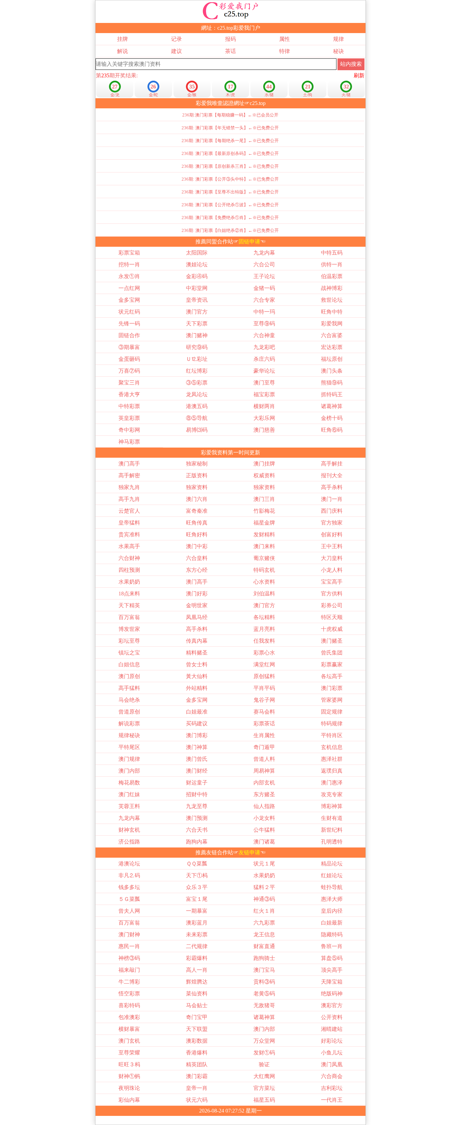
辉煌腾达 (197, 982)
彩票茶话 (264, 723)
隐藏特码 (332, 934)
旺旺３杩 (129, 1064)
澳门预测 (197, 818)
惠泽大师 (332, 899)
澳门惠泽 (332, 782)
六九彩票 (264, 923)
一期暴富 (197, 911)
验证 (264, 1064)
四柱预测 (129, 570)
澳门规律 (129, 759)
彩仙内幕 (129, 1100)
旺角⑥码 (332, 430)
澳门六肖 (197, 499)
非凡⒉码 (129, 875)
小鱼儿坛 (332, 1052)
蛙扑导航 (332, 887)
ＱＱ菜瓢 (196, 863)
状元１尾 (264, 863)
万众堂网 (264, 1041)
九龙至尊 (197, 806)
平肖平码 (264, 688)
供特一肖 (332, 264)
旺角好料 (197, 534)
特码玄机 (264, 570)
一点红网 (129, 288)
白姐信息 (129, 664)
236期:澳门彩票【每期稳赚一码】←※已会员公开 (230, 114)
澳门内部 (129, 771)
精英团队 (197, 1064)
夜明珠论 (129, 1088)
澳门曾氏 (197, 759)
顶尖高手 (332, 970)
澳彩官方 (332, 1005)
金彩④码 (197, 276)
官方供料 (332, 593)
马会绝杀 (129, 700)
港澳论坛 (129, 863)
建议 (176, 51)
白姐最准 (197, 712)
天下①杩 (197, 875)
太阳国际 (197, 253)
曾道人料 (264, 759)
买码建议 (197, 723)
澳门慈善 (264, 430)
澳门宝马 (264, 970)
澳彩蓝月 (197, 923)
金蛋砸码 (129, 359)
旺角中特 (332, 312)
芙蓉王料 (129, 806)
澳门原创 (129, 676)
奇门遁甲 (264, 747)
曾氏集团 (332, 652)
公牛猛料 (264, 830)
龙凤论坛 (197, 394)
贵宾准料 (129, 534)
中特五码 (332, 253)
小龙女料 (264, 818)
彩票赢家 (332, 664)
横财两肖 (264, 406)
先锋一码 (129, 323)
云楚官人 (129, 511)
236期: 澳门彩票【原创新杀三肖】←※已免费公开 (230, 166)
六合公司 (264, 264)
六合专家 (264, 300)
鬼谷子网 (264, 700)
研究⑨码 (197, 347)
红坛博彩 (197, 371)
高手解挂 (332, 463)
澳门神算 (197, 747)
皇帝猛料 (129, 523)
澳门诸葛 (264, 842)
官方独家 (332, 523)
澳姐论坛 (197, 264)
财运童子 (197, 782)
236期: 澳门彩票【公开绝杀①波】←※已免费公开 (230, 204)
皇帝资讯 (197, 300)
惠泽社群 (332, 759)
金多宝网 (129, 300)
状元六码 (197, 1100)
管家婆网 (332, 700)
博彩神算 (332, 806)
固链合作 (129, 335)
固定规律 (332, 712)
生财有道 (332, 818)
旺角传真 (197, 523)
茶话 (230, 51)
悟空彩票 (129, 993)
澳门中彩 (197, 546)
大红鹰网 (264, 1076)
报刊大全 (332, 475)
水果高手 (129, 546)
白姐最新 (332, 923)
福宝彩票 (264, 394)
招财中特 (197, 794)
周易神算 (264, 771)
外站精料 (197, 688)
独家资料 (197, 487)
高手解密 (129, 475)
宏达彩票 (332, 347)
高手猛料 (129, 688)
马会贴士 (197, 1005)
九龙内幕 (264, 253)
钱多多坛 (129, 887)
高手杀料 (332, 487)
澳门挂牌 (264, 463)
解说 (122, 51)
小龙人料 (332, 570)
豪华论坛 (264, 371)
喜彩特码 (129, 1005)
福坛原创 (332, 359)
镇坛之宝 (129, 652)
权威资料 (264, 475)
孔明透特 (332, 842)
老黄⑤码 (264, 993)
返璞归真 (332, 771)
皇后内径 (332, 911)
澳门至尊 (264, 382)
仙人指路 (264, 806)
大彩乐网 (264, 418)
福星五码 (264, 1100)
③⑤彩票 (197, 382)
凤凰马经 (197, 617)
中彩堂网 (197, 288)
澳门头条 (332, 371)
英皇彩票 (129, 418)
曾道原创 (129, 712)
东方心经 (197, 570)
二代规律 (197, 946)
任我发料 (264, 641)
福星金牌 (264, 523)
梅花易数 (129, 782)
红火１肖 (264, 911)
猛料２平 (264, 887)
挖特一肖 (129, 264)
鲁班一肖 (332, 946)
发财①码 (264, 1052)
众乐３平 (197, 887)
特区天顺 (332, 617)
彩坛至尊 (129, 641)
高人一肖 (197, 970)
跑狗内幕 (197, 842)
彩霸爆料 (197, 958)
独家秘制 (197, 463)
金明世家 (197, 605)
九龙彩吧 (264, 347)
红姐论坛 (332, 875)
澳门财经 (197, 771)
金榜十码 (332, 418)
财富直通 (264, 946)
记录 (176, 39)
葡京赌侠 (264, 558)
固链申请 (249, 241)
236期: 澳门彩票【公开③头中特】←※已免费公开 (230, 179)
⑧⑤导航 (197, 418)
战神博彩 (332, 288)
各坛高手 (332, 676)
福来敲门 (129, 970)
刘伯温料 (264, 593)
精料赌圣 (197, 652)
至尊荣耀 (129, 1052)
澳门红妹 (129, 794)
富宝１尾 (197, 899)
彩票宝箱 (129, 253)
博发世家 (129, 629)
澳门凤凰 (332, 1064)
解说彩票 (129, 723)
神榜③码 (129, 958)
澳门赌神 (197, 335)
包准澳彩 (129, 1017)
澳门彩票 (332, 688)
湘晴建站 (332, 1029)
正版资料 (197, 475)
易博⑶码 (197, 430)
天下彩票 (197, 323)
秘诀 (338, 51)
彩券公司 (332, 605)
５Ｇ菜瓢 (129, 899)
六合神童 (264, 335)
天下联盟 (197, 1029)
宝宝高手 (332, 582)
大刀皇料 (332, 558)
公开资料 (332, 1017)
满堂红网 (264, 664)
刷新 (359, 75)
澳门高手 (129, 463)
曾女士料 (197, 664)
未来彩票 (197, 934)
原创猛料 (264, 676)
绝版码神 (332, 993)
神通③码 (264, 899)
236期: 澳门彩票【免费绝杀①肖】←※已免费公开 (230, 217)
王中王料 (332, 546)
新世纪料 (332, 830)
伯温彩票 (332, 276)
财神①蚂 (129, 1076)
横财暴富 (129, 1029)
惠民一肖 (129, 946)
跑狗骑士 (264, 958)
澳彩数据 (197, 1041)
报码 (230, 39)
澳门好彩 (197, 593)
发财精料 (264, 534)
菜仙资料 (197, 993)
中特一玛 (264, 312)
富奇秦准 (197, 511)
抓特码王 (332, 394)
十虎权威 (332, 629)
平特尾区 (129, 747)
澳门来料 (264, 546)
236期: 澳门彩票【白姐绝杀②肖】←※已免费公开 (230, 230)
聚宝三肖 (129, 382)
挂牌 (122, 39)
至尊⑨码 (264, 323)
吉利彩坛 (332, 1088)
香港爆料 (197, 1052)
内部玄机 (264, 782)
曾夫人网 (129, 911)
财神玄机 (129, 830)
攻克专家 (332, 794)
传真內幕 (197, 641)
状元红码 (129, 312)
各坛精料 (264, 617)
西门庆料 (332, 511)
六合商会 (332, 1076)
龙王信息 (264, 934)
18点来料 (129, 593)
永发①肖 (129, 276)
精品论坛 (332, 863)
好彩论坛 (332, 1041)
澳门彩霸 (197, 1076)
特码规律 (332, 723)
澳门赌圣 (332, 641)
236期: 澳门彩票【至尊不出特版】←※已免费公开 (230, 191)
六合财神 (129, 558)
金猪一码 (264, 288)
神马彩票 (129, 442)
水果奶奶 (129, 582)
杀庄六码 (264, 359)
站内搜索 (351, 64)
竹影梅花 (264, 511)
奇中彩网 (129, 430)
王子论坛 (264, 276)
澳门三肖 (264, 499)
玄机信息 (332, 747)
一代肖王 (332, 1100)
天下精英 (129, 605)
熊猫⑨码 (332, 382)
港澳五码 (197, 406)
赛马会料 (264, 712)
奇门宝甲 (197, 1017)
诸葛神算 (332, 406)
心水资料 (264, 582)
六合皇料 (197, 558)
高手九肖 (129, 499)
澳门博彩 (197, 735)
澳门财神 (129, 934)
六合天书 (197, 830)
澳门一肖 (332, 499)
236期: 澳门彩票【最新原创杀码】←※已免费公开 (230, 153)
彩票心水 (264, 652)
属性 (284, 39)
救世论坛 (332, 300)
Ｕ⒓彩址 (197, 359)
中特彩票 (129, 406)
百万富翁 (129, 617)
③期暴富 (129, 347)
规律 (338, 39)
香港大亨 (129, 394)
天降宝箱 (332, 982)
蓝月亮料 (264, 629)
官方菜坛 (264, 1088)
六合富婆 (332, 335)
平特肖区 (332, 735)
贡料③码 (264, 982)
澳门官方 (197, 312)
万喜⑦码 (129, 371)
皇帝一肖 (197, 1088)
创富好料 (332, 534)
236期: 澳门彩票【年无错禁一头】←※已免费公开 (230, 127)
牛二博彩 (129, 982)
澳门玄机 (129, 1041)
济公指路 (129, 842)
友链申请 (249, 852)
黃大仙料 (197, 676)
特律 (284, 51)
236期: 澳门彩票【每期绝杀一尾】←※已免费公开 (230, 140)
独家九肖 (129, 487)
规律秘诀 (129, 735)
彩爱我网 (332, 323)
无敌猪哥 (264, 1005)
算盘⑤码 (332, 958)
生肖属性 (264, 735)
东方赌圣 (264, 794)
